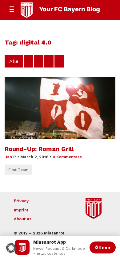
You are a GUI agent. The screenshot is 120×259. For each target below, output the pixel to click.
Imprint (21, 210)
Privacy (21, 201)
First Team (18, 170)
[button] (11, 248)
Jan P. (10, 157)
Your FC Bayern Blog (69, 9)
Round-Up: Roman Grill (39, 149)
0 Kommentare (67, 157)
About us (22, 219)
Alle (13, 61)
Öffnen (102, 247)
